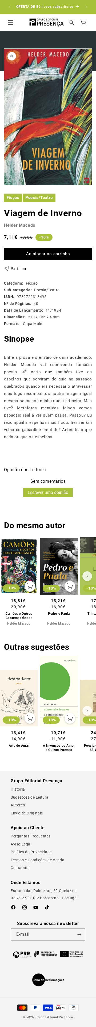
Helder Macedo (19, 225)
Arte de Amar (19, 745)
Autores (18, 805)
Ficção (13, 197)
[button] (11, 22)
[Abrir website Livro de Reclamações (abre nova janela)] (48, 980)
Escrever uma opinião (48, 492)
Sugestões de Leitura (30, 797)
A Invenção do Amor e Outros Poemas (59, 748)
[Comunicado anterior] (10, 7)
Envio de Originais (27, 813)
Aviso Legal (21, 844)
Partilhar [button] (18, 268)
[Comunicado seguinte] (86, 7)
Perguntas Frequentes (31, 836)
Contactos (20, 868)
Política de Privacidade (31, 852)
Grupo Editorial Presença (54, 1017)
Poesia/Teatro (39, 197)
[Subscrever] (79, 934)
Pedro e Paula (59, 614)
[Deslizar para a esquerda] (9, 576)
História (18, 789)
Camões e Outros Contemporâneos (19, 616)
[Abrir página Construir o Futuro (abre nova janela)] (48, 954)
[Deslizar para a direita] (87, 576)
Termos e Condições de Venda (37, 860)
